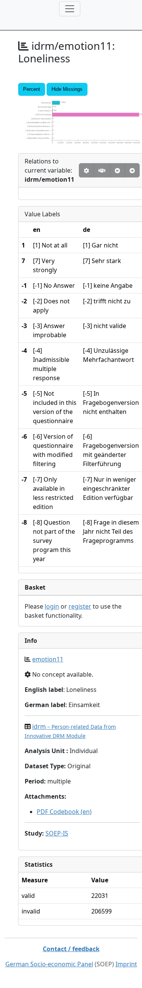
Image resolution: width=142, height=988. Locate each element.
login (52, 606)
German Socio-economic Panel (49, 964)
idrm (70, 730)
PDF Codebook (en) (64, 811)
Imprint (126, 964)
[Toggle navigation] (69, 8)
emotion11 (47, 659)
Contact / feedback (71, 949)
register (80, 606)
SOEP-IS (56, 833)
